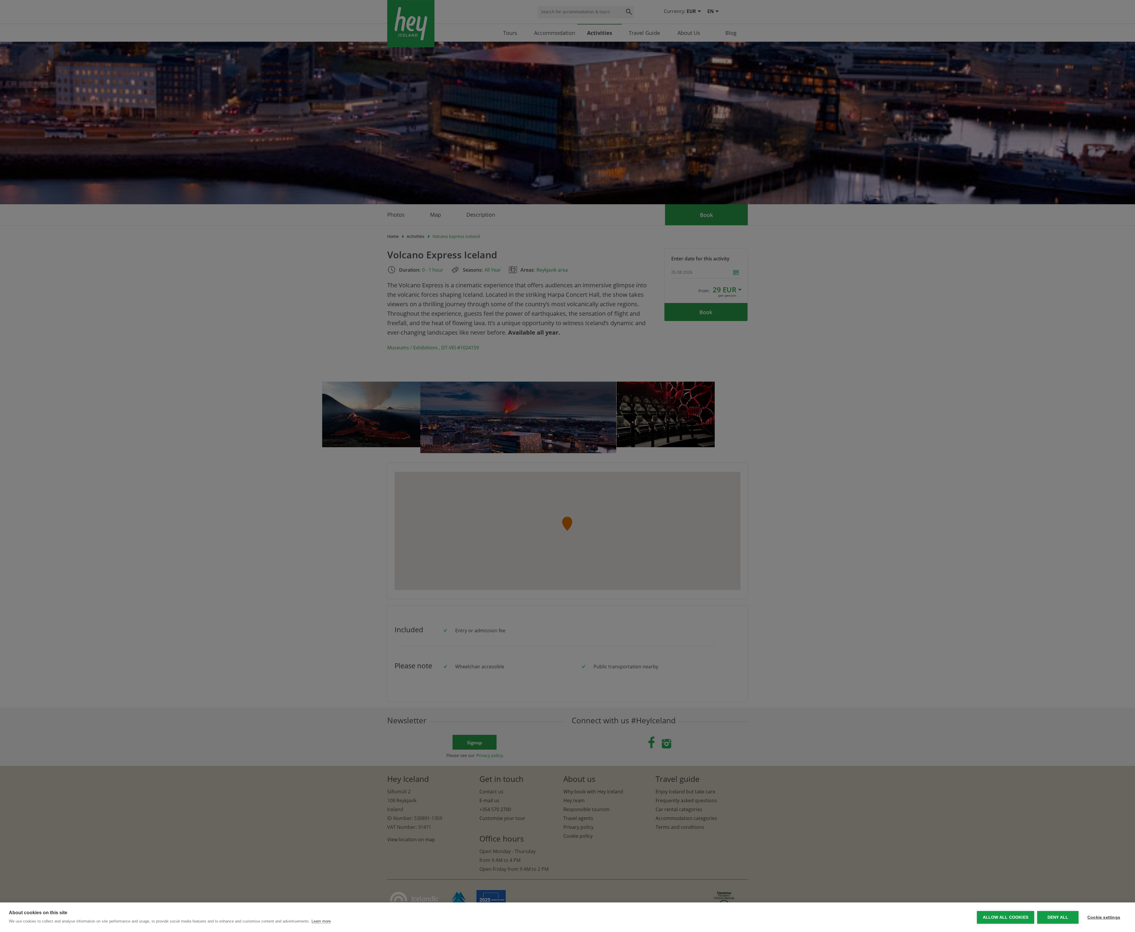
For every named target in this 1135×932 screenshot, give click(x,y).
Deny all (1058, 917)
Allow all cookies (1005, 917)
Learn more (321, 921)
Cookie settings (1103, 917)
